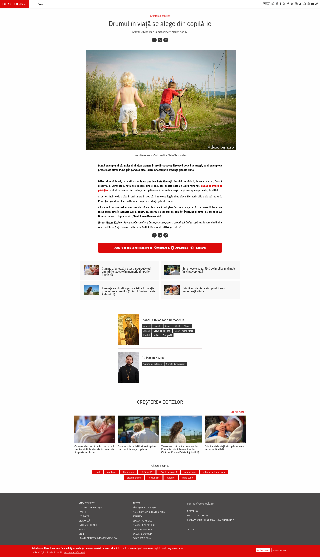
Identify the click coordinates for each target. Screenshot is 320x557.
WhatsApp (163, 247)
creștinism (153, 477)
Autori (136, 503)
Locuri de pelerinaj (162, 330)
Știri (81, 534)
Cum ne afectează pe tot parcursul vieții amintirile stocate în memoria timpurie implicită (126, 271)
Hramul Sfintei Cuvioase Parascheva (98, 538)
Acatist (146, 326)
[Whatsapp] (160, 40)
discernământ (134, 477)
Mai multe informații (74, 552)
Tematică (137, 516)
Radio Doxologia (142, 538)
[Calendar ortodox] (272, 3)
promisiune (190, 472)
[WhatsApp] (304, 3)
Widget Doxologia (142, 534)
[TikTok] (300, 3)
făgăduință (146, 472)
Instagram (181, 247)
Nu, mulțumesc (279, 550)
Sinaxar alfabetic (142, 521)
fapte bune (187, 477)
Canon (168, 326)
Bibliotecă (84, 521)
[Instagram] (296, 3)
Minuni (187, 326)
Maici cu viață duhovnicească (149, 512)
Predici (146, 335)
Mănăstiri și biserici (144, 525)
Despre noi (192, 511)
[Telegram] (312, 3)
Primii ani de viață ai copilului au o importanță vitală (203, 290)
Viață (177, 326)
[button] (37, 3)
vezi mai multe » (238, 411)
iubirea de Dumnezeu (214, 472)
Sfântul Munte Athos (184, 330)
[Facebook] (288, 3)
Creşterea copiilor (160, 15)
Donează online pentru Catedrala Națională (210, 520)
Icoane (146, 330)
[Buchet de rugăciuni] (280, 3)
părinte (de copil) (168, 472)
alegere (170, 477)
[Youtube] (292, 3)
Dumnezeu (128, 472)
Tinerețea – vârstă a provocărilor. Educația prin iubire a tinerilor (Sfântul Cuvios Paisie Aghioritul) (128, 291)
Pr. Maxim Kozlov (177, 31)
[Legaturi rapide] (316, 3)
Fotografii (167, 335)
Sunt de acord (263, 550)
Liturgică (84, 516)
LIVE (267, 3)
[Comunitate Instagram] (308, 3)
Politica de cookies (197, 515)
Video (156, 335)
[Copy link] (165, 40)
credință (111, 472)
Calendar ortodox (142, 529)
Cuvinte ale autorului (152, 363)
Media (82, 529)
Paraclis (157, 326)
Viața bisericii (87, 503)
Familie (82, 512)
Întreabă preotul (88, 525)
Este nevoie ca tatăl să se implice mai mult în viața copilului (208, 270)
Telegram (199, 247)
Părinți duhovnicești (144, 507)
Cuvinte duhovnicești (175, 363)
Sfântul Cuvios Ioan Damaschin (149, 31)
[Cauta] (284, 3)
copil (97, 472)
